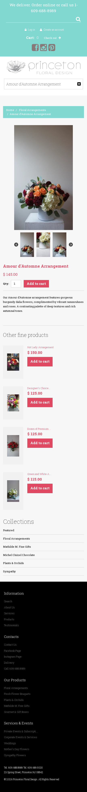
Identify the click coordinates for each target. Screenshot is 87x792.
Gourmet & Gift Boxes (16, 712)
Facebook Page (12, 651)
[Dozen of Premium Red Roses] (13, 446)
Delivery (9, 662)
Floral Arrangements (32, 110)
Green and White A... (39, 474)
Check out (50, 38)
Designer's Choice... (38, 388)
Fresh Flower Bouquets (17, 694)
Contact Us (10, 644)
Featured (8, 530)
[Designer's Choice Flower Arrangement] (13, 402)
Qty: (6, 283)
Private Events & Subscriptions (21, 731)
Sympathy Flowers (15, 755)
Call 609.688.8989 (14, 668)
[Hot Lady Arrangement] (13, 362)
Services (9, 613)
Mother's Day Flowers (16, 749)
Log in (31, 29)
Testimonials (11, 625)
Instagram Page (13, 656)
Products (9, 619)
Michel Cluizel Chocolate (19, 555)
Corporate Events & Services (20, 737)
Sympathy (9, 571)
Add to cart (36, 283)
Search (8, 601)
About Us (9, 607)
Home (10, 110)
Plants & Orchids (13, 563)
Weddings (10, 743)
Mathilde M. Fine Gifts (17, 546)
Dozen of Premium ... (39, 429)
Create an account (54, 29)
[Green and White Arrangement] (13, 491)
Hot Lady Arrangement (40, 347)
